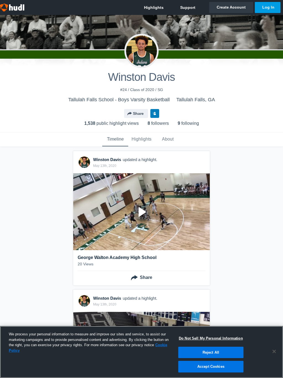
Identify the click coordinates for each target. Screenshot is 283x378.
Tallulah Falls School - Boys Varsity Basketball (119, 99)
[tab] (115, 139)
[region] (141, 352)
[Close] (274, 351)
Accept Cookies (210, 366)
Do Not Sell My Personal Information (211, 338)
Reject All (211, 352)
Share (138, 113)
